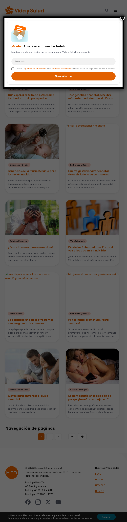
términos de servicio (62, 68)
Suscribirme (63, 76)
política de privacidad (35, 68)
